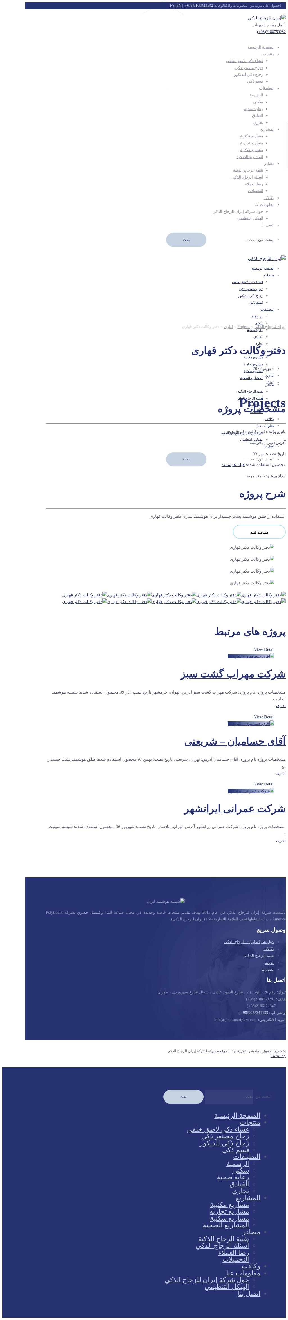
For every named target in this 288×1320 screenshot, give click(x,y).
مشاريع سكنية (251, 150)
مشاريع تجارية (251, 143)
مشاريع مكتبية (251, 136)
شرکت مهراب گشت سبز (233, 674)
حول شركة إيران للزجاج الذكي (238, 211)
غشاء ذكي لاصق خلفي (244, 61)
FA (172, 5)
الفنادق (257, 115)
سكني (258, 102)
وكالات (269, 949)
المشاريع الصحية (250, 157)
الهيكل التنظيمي (250, 218)
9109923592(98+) (198, 5)
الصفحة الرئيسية (261, 47)
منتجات (268, 54)
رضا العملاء (254, 184)
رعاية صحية (253, 109)
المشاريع (267, 129)
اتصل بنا (267, 225)
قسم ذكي (255, 81)
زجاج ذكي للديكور (248, 74)
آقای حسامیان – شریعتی (235, 741)
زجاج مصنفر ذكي (249, 68)
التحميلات (255, 191)
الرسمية (256, 95)
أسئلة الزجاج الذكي (247, 177)
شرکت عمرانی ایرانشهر (235, 808)
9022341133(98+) (253, 1013)
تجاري (258, 122)
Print (270, 382)
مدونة (269, 963)
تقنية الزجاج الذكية (248, 170)
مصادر (269, 163)
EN (178, 5)
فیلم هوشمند (233, 464)
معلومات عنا (264, 204)
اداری (269, 375)
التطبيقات (266, 88)
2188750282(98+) (271, 31)
